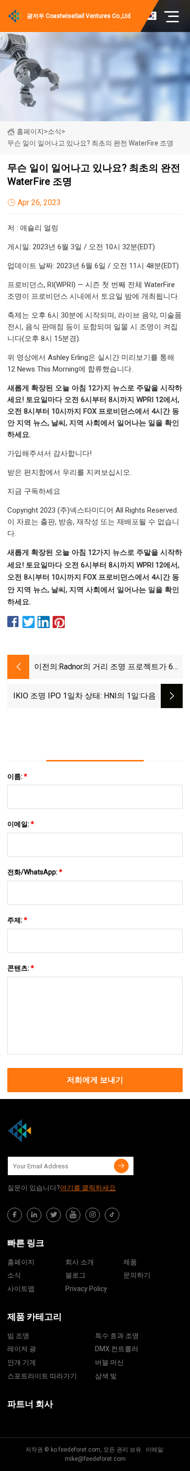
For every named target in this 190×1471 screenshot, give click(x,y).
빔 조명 (18, 1336)
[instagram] (92, 1215)
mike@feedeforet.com (95, 1458)
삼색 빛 (106, 1376)
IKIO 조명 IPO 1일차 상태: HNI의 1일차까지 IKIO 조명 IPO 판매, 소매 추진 (75, 696)
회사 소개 (79, 1262)
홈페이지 (30, 131)
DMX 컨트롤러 (116, 1349)
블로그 (75, 1275)
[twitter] (53, 1215)
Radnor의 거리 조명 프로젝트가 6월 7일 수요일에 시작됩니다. (120, 667)
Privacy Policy (86, 1289)
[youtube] (73, 1215)
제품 (130, 1262)
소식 (14, 1275)
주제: (17, 920)
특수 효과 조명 (117, 1336)
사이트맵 (21, 1289)
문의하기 (137, 1275)
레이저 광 (21, 1349)
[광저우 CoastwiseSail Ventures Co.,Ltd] (56, 1130)
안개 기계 (21, 1362)
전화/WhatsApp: (34, 872)
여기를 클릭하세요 (88, 1188)
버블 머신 (109, 1362)
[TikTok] (112, 1215)
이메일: (20, 824)
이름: (17, 776)
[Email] (121, 1166)
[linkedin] (34, 1215)
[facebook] (14, 1215)
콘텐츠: (20, 968)
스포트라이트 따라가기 (42, 1376)
